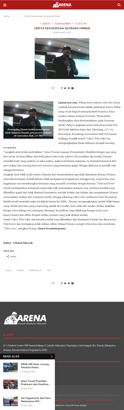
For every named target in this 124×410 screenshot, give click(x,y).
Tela (49, 270)
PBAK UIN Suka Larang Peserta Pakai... (35, 366)
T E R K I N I (81, 23)
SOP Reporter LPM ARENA (100, 400)
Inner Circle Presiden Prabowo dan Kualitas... (35, 383)
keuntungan (35, 270)
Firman (20, 270)
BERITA (46, 23)
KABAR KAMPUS (63, 23)
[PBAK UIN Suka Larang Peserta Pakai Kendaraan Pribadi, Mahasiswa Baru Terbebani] (10, 367)
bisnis (8, 270)
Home (6, 16)
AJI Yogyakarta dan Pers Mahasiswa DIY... (36, 400)
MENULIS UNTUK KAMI (68, 400)
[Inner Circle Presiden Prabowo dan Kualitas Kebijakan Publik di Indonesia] (10, 384)
